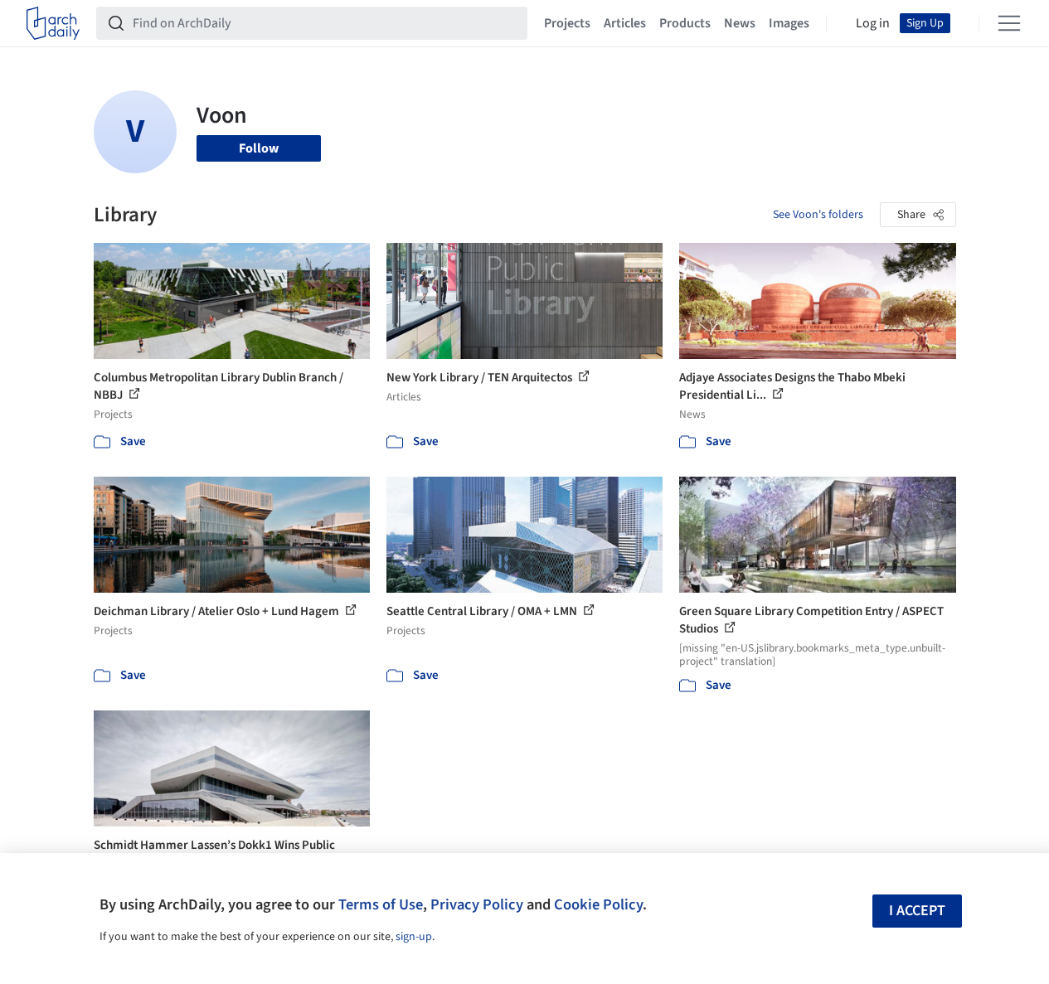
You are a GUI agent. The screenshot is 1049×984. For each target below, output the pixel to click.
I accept (917, 910)
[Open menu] (1009, 23)
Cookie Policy (598, 904)
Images (789, 23)
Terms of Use (380, 904)
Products (685, 23)
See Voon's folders (818, 215)
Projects (567, 23)
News (739, 23)
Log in (873, 23)
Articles (625, 23)
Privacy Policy (476, 904)
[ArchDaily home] (53, 23)
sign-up (414, 936)
